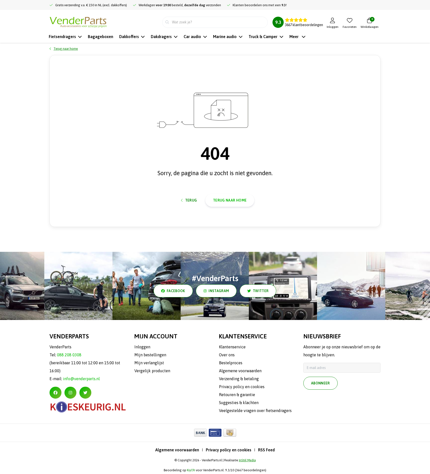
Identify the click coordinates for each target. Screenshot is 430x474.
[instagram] (70, 393)
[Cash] (229, 433)
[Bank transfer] (200, 433)
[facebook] (55, 393)
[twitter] (85, 393)
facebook (176, 291)
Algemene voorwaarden (177, 450)
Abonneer (320, 383)
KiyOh (191, 470)
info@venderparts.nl (81, 378)
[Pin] (215, 433)
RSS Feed (266, 450)
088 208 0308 (69, 355)
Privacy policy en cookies (228, 450)
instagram (219, 291)
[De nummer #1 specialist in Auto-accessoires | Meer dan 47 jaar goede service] (78, 21)
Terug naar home (230, 200)
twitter (261, 291)
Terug (191, 200)
